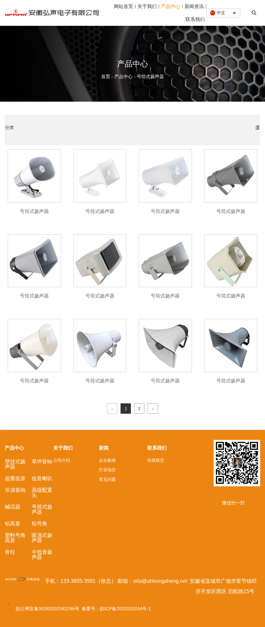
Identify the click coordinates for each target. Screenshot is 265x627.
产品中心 (170, 6)
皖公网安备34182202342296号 (49, 608)
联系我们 (195, 19)
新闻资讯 (194, 6)
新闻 (104, 447)
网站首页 (123, 6)
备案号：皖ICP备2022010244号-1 (116, 608)
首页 (106, 76)
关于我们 (147, 6)
